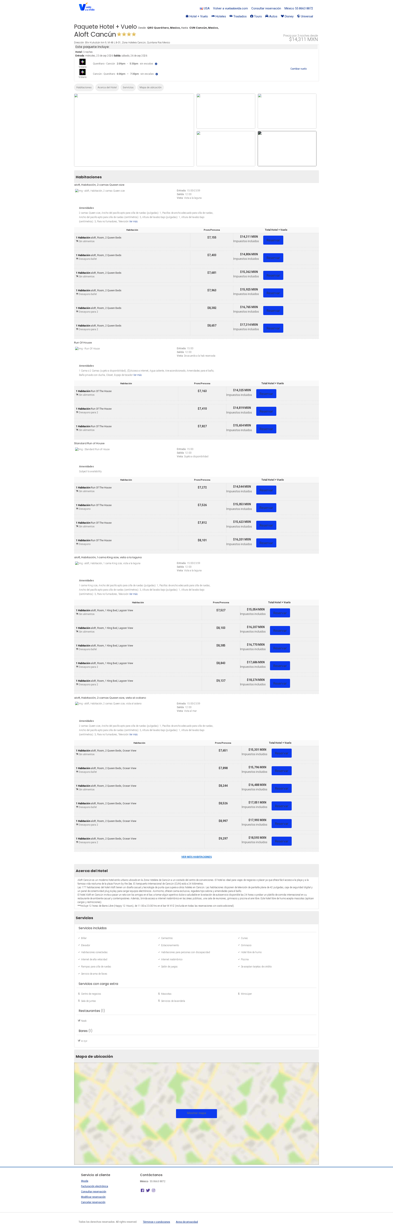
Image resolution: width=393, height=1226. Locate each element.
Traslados (240, 16)
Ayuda (84, 1181)
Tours (257, 16)
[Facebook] (142, 1191)
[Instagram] (153, 1191)
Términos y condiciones (156, 1221)
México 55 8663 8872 (299, 8)
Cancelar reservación (93, 1202)
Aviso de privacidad (187, 1221)
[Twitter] (148, 1191)
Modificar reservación (93, 1196)
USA (206, 8)
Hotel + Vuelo (198, 16)
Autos (272, 16)
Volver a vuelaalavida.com (230, 8)
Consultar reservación (266, 8)
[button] (157, 63)
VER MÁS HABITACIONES (196, 856)
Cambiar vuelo (298, 68)
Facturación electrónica (94, 1186)
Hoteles (220, 16)
